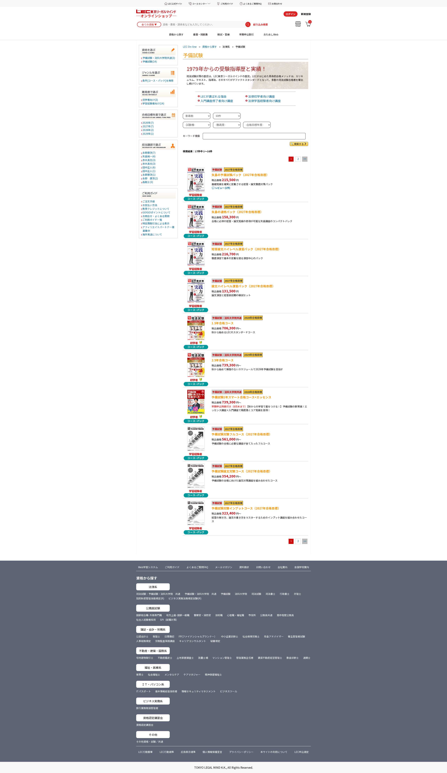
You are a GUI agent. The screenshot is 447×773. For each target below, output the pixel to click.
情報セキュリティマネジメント (199, 691)
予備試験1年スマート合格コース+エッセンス (241, 397)
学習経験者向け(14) (153, 103)
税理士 (156, 636)
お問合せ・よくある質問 (156, 216)
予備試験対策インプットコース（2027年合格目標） (246, 508)
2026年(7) (148, 122)
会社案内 (282, 567)
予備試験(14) (150, 61)
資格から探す (176, 34)
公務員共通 (266, 615)
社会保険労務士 (251, 636)
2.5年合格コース (223, 360)
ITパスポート (143, 691)
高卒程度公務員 (285, 615)
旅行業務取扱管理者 (147, 708)
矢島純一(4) (149, 156)
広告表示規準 (188, 752)
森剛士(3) (148, 182)
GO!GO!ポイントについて (157, 212)
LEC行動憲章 (145, 752)
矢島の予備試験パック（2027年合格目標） (240, 175)
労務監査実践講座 (165, 641)
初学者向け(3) (150, 99)
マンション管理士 (222, 657)
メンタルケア (171, 674)
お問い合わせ (263, 567)
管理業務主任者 (244, 657)
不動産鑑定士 (165, 657)
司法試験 (256, 594)
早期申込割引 (246, 34)
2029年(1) (148, 133)
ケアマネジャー (192, 674)
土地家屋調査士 (185, 657)
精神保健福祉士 (213, 674)
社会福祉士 (154, 674)
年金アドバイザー (274, 636)
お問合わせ (277, 3)
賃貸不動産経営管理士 (270, 657)
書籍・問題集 (200, 34)
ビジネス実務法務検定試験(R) (184, 598)
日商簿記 (169, 636)
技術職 (219, 615)
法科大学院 (241, 594)
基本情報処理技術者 (166, 691)
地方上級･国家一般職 (177, 615)
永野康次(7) (149, 152)
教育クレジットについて (156, 208)
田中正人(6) (149, 167)
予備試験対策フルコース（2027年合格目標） (242, 434)
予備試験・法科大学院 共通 (200, 594)
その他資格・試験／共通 (149, 741)
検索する (299, 144)
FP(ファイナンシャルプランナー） (198, 636)
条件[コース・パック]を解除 (158, 80)
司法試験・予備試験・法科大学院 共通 (158, 594)
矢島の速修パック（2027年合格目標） (237, 212)
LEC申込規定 (301, 752)
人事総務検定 (143, 641)
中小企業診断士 (229, 636)
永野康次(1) (149, 174)
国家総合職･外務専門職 (149, 615)
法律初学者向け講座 (261, 96)
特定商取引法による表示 (156, 223)
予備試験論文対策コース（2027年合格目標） (242, 471)
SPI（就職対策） (169, 619)
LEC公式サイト (175, 3)
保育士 (140, 674)
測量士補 (203, 657)
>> (304, 159)
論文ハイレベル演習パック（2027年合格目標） (243, 286)
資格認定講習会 (144, 725)
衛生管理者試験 (296, 636)
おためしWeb (270, 34)
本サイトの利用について (274, 752)
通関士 (306, 657)
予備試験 (225, 594)
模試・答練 (223, 34)
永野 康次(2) (150, 178)
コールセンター (199, 3)
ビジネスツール (228, 691)
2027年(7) (148, 126)
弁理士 (297, 594)
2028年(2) (148, 130)
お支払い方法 (150, 205)
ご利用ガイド (227, 3)
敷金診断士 (293, 657)
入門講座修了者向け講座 (216, 101)
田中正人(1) (149, 171)
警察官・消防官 (202, 615)
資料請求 (244, 567)
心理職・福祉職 (235, 615)
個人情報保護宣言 (212, 752)
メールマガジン (223, 567)
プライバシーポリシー (241, 752)
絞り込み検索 (260, 24)
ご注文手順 (149, 201)
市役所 (252, 615)
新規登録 (306, 14)
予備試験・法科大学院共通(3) (159, 58)
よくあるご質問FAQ (252, 3)
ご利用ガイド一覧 (152, 219)
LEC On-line (190, 46)
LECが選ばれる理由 (213, 96)
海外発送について (152, 234)
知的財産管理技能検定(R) (150, 598)
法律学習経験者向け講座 (264, 101)
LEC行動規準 (167, 752)
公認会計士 (142, 636)
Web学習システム (148, 567)
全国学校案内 (301, 567)
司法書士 (270, 594)
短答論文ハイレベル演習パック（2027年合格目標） (246, 249)
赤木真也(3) (149, 160)
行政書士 (285, 594)
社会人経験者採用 (146, 619)
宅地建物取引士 (144, 657)
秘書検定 (215, 641)
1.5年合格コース (223, 323)
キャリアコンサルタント (192, 641)
